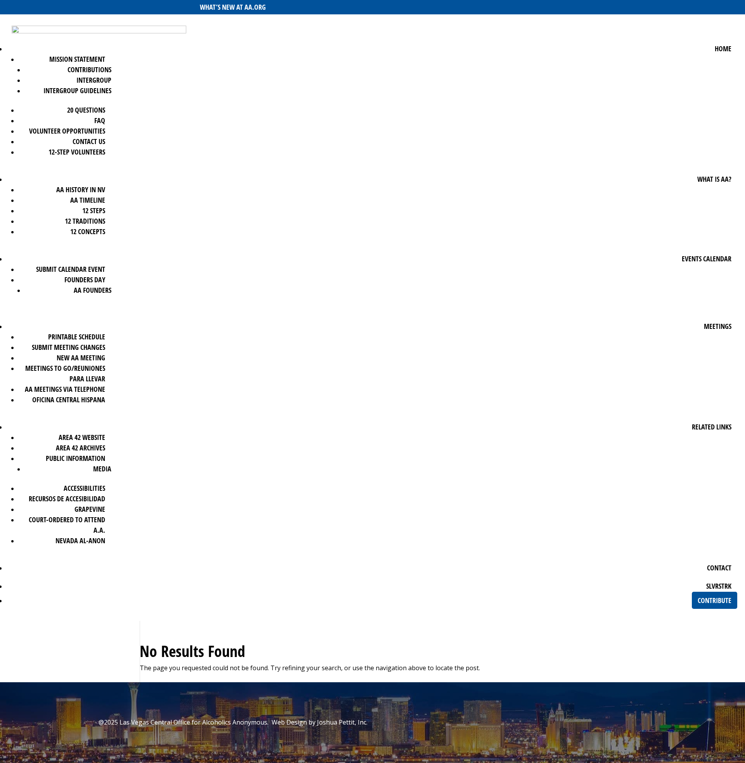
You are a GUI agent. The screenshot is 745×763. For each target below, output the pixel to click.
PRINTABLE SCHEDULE (76, 336)
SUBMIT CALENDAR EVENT (70, 269)
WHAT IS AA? (714, 179)
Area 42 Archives (80, 447)
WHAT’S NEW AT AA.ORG (233, 7)
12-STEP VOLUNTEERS (77, 151)
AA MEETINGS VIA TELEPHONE (65, 389)
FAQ (99, 120)
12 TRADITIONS (85, 221)
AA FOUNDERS (92, 290)
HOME (723, 48)
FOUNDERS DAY (84, 279)
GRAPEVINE (89, 509)
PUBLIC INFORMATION (75, 458)
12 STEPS (93, 210)
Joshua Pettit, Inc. (342, 722)
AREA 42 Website (82, 437)
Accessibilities (84, 488)
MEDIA (102, 468)
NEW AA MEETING (81, 357)
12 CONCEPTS (87, 231)
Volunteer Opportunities (67, 131)
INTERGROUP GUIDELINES (77, 90)
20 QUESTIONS (86, 110)
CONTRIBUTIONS (89, 69)
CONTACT (719, 567)
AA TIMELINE (87, 200)
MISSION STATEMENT (77, 59)
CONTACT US (89, 141)
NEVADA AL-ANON (80, 540)
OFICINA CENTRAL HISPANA (68, 399)
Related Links (711, 426)
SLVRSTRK (718, 586)
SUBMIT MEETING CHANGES (68, 347)
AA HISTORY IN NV (80, 189)
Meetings (717, 326)
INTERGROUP (93, 80)
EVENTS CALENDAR (706, 258)
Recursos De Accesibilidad (67, 498)
